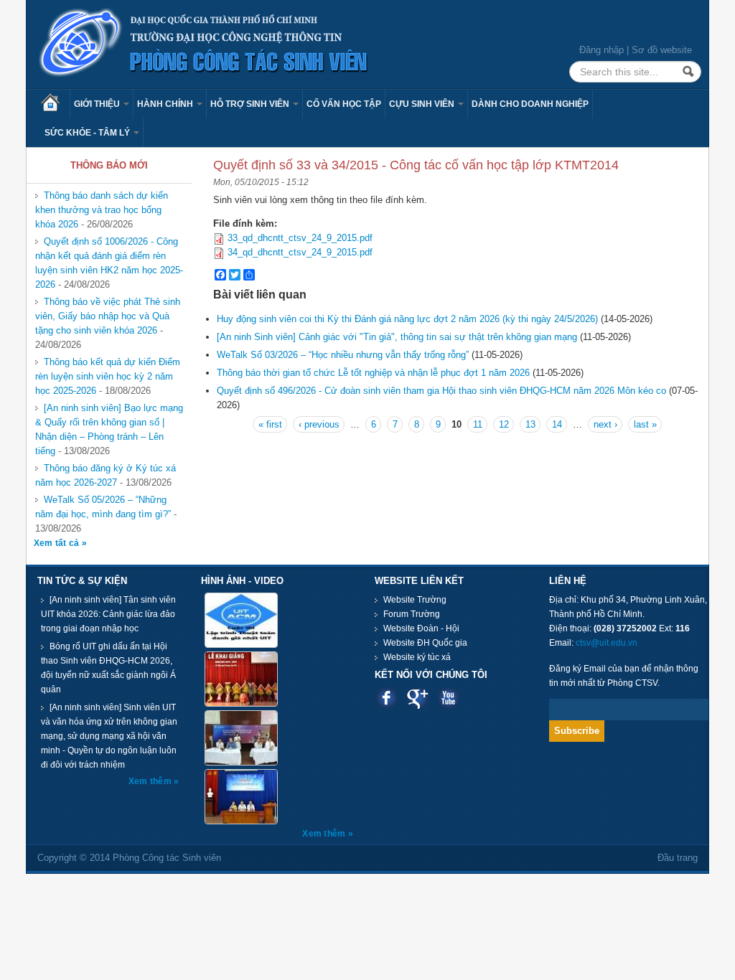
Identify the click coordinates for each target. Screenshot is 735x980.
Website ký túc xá (417, 657)
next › (605, 424)
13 (530, 424)
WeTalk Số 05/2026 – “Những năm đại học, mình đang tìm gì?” (103, 506)
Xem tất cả (58, 543)
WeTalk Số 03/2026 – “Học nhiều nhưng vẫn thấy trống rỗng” (343, 354)
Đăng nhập (601, 49)
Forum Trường (411, 614)
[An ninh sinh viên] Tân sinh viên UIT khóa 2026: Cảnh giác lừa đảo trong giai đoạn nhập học (108, 614)
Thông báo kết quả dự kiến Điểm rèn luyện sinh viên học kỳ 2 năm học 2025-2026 (107, 376)
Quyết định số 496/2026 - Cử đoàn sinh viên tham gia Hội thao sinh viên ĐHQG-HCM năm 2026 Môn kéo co (441, 390)
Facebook (386, 698)
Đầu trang (677, 857)
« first (270, 424)
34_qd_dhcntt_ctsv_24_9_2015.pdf (300, 252)
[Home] (204, 43)
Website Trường (414, 600)
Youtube (448, 698)
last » (645, 424)
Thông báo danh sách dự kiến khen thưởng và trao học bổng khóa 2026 (101, 210)
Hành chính (166, 104)
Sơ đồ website (662, 49)
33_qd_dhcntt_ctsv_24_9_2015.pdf (300, 237)
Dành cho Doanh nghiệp (530, 104)
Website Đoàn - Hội (421, 628)
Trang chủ (55, 104)
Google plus (417, 698)
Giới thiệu (98, 104)
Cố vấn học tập (343, 104)
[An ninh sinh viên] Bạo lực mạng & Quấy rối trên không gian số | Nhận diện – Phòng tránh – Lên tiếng (109, 429)
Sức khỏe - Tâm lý (88, 133)
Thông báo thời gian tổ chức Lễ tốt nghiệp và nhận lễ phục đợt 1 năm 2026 (373, 372)
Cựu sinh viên (423, 104)
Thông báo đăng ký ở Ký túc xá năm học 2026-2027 (105, 475)
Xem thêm (151, 781)
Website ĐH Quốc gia (425, 643)
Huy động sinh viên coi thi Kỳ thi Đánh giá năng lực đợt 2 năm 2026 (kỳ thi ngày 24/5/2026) (407, 319)
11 (477, 424)
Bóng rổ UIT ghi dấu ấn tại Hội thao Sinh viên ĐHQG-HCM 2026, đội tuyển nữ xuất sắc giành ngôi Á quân (108, 667)
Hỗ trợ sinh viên (250, 104)
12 (504, 424)
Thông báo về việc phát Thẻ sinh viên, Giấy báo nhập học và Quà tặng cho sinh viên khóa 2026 (107, 316)
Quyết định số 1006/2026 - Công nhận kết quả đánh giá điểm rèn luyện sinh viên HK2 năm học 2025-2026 (109, 263)
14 (557, 424)
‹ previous (319, 424)
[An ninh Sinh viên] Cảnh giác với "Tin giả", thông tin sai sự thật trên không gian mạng (397, 336)
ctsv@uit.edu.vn (606, 643)
